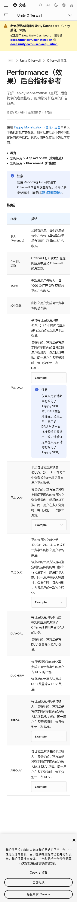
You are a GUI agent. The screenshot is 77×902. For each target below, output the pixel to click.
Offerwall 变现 (57, 60)
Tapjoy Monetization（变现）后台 (37, 127)
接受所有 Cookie (38, 894)
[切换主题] (56, 5)
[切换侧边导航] (6, 15)
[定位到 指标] (3, 205)
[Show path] (10, 60)
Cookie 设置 (38, 872)
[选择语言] (64, 5)
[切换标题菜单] (6, 5)
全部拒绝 (39, 882)
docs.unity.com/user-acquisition (34, 44)
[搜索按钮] (41, 5)
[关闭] (74, 840)
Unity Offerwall (30, 60)
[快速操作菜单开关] (71, 5)
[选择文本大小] (48, 5)
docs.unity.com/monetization (31, 39)
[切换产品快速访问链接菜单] (70, 15)
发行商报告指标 (51, 192)
